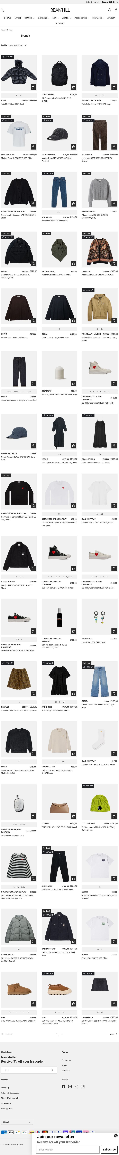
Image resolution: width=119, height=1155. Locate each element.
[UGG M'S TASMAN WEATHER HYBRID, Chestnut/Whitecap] (59, 990)
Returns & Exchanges (10, 1093)
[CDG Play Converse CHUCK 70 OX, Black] (19, 617)
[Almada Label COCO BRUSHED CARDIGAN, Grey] (100, 190)
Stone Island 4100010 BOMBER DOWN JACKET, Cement (17, 959)
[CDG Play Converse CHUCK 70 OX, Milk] (100, 554)
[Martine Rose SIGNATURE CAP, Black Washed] (59, 133)
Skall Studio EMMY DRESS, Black (95, 463)
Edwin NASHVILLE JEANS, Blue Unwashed (19, 400)
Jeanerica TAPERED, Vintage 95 (54, 221)
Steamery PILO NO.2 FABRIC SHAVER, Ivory (59, 394)
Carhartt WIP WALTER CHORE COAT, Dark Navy (58, 953)
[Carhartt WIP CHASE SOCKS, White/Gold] (100, 739)
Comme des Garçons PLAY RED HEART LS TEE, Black (18, 518)
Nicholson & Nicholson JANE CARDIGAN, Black (18, 216)
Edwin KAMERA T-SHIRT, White (94, 958)
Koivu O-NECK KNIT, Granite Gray (55, 338)
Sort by (4, 45)
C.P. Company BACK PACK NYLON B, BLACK (56, 99)
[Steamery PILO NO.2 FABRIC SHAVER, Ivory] (59, 369)
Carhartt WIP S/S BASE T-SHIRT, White (97, 522)
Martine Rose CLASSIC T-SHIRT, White (16, 158)
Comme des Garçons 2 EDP (12, 836)
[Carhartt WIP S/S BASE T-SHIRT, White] (100, 492)
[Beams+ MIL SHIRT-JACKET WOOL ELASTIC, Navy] (19, 250)
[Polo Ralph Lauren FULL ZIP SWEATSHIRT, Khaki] (100, 306)
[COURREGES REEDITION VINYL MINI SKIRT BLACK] (100, 990)
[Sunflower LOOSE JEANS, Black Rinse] (59, 864)
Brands (9, 30)
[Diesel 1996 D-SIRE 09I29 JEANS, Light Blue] (100, 679)
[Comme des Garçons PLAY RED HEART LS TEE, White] (59, 492)
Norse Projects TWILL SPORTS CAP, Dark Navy (18, 458)
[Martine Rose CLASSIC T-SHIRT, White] (19, 133)
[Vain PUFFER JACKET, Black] (19, 73)
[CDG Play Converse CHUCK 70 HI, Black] (59, 554)
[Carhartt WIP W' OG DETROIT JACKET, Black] (19, 554)
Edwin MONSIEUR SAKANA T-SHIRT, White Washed (99, 897)
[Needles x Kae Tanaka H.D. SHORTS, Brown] (19, 679)
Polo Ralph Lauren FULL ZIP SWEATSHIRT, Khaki (99, 339)
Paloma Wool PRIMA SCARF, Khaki (56, 275)
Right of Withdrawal (9, 1098)
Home (3, 30)
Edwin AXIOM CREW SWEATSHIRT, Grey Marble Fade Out (17, 771)
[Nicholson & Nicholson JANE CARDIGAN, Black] (19, 190)
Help (88, 2)
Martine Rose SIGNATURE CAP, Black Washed (57, 159)
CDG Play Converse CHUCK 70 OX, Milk (98, 588)
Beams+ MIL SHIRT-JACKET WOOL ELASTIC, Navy (15, 276)
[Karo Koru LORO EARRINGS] (100, 617)
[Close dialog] (116, 1136)
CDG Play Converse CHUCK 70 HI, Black (58, 588)
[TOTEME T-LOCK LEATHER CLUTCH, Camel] (59, 802)
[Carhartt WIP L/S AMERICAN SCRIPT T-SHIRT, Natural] (59, 739)
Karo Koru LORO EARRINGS (93, 642)
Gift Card (59, 23)
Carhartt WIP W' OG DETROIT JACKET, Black (16, 586)
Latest (18, 18)
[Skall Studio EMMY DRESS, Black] (100, 432)
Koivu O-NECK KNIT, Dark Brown (14, 338)
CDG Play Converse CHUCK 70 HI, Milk (97, 403)
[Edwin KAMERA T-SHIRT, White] (100, 927)
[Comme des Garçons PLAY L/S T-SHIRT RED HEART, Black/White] (19, 864)
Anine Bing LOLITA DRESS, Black (55, 710)
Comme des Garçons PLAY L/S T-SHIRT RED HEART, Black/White (17, 897)
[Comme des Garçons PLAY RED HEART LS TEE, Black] (19, 492)
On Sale (7, 18)
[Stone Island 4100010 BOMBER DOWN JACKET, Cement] (19, 927)
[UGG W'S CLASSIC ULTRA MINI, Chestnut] (19, 990)
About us (66, 1070)
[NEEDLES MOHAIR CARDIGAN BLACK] (100, 250)
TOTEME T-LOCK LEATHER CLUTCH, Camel (59, 827)
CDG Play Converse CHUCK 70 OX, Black (17, 650)
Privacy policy (6, 1108)
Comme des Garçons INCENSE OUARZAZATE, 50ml (54, 646)
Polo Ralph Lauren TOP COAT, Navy (96, 104)
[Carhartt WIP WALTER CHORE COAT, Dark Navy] (59, 927)
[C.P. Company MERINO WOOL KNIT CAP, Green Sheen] (100, 802)
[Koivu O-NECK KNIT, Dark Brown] (19, 306)
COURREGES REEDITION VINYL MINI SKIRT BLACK (99, 1022)
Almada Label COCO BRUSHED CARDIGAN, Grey (95, 216)
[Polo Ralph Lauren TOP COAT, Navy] (100, 73)
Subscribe (109, 1149)
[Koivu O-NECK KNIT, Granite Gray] (59, 306)
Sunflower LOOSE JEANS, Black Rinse (57, 890)
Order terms (6, 1103)
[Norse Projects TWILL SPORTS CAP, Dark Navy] (19, 432)
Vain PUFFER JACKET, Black (12, 104)
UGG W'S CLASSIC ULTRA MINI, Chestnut (18, 1021)
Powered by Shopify (17, 1144)
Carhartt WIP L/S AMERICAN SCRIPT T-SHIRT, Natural (57, 771)
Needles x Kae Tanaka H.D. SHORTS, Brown (19, 710)
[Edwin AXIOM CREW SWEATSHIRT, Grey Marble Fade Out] (19, 739)
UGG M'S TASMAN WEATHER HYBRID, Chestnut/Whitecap (57, 1022)
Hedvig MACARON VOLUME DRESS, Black (59, 463)
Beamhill (7, 1144)
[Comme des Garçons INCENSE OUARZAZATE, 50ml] (59, 617)
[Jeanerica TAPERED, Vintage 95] (59, 190)
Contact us (66, 1060)
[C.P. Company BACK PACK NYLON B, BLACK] (59, 73)
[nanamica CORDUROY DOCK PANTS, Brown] (100, 133)
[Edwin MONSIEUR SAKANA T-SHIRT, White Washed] (100, 864)
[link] (27, 1034)
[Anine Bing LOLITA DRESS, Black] (59, 679)
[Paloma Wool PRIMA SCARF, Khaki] (59, 250)
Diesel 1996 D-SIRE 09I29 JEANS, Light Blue (98, 706)
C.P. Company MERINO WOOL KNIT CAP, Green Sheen (98, 828)
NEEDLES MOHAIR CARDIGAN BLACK (97, 275)
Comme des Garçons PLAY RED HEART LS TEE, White (59, 524)
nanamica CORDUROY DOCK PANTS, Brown (97, 159)
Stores (95, 2)
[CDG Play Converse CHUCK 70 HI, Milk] (100, 369)
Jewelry (111, 18)
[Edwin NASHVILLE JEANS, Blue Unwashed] (19, 369)
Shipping (5, 1088)
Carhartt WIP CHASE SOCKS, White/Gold (98, 764)
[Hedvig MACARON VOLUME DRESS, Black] (59, 432)
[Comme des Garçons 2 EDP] (19, 802)
